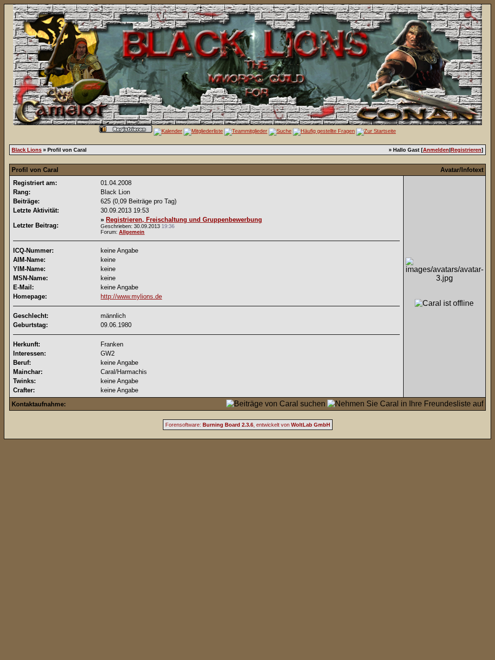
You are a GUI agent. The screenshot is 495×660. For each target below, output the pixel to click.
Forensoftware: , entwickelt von (247, 425)
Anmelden (436, 150)
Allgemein (132, 232)
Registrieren (466, 150)
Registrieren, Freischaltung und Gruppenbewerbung (184, 219)
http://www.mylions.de (131, 296)
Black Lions (27, 150)
